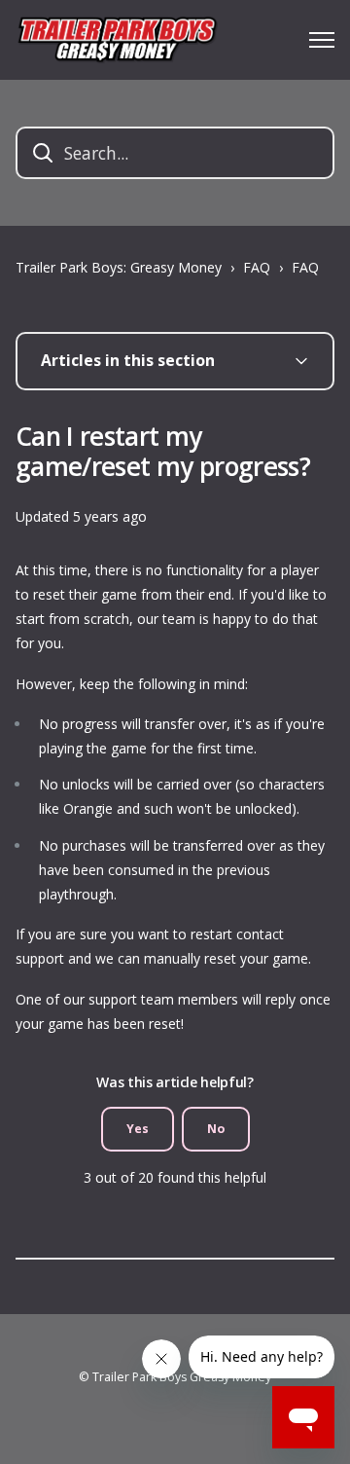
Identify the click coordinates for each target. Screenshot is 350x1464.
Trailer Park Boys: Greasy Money (119, 267)
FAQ (256, 267)
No (216, 1128)
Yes (137, 1128)
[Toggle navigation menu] (321, 39)
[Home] (117, 40)
